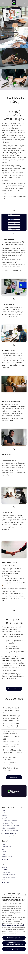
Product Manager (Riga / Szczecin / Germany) (12, 725)
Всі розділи (5, 882)
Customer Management (8, 877)
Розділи (4, 815)
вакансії (4, 818)
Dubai (3, 844)
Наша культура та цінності (9, 820)
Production (4, 867)
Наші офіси (5, 813)
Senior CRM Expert (9, 757)
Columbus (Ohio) (6, 846)
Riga (2, 849)
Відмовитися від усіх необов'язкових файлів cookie (14, 943)
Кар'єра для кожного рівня (10, 830)
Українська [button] (22, 895)
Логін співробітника (14, 893)
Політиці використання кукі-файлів (13, 925)
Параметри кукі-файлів (14, 949)
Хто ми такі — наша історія (10, 825)
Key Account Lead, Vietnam (13, 750)
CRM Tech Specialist (10, 768)
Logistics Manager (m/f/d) (12, 744)
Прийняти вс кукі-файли (14, 937)
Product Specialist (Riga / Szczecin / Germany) (12, 717)
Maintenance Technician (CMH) (12, 738)
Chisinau (4, 851)
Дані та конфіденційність (9, 833)
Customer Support (7, 872)
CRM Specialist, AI (9, 763)
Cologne (4, 854)
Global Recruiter (8, 731)
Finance (3, 880)
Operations (4, 870)
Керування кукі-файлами (9, 836)
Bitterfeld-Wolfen (6, 856)
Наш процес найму (7, 823)
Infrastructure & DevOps (8, 875)
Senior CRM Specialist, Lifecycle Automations (11, 709)
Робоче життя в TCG (8, 828)
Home (3, 810)
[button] (25, 3)
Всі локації (4, 859)
